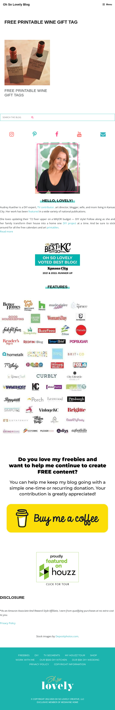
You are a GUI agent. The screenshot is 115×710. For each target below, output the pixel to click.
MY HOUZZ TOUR (75, 655)
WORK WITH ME (25, 659)
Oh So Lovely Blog (16, 4)
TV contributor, (46, 207)
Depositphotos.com (67, 636)
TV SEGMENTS (52, 655)
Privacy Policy (8, 623)
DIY (37, 655)
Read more (6, 231)
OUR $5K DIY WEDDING (85, 659)
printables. (53, 227)
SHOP (93, 655)
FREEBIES (23, 655)
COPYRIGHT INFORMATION (70, 664)
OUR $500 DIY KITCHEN (53, 659)
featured (33, 211)
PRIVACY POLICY (39, 664)
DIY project (70, 223)
